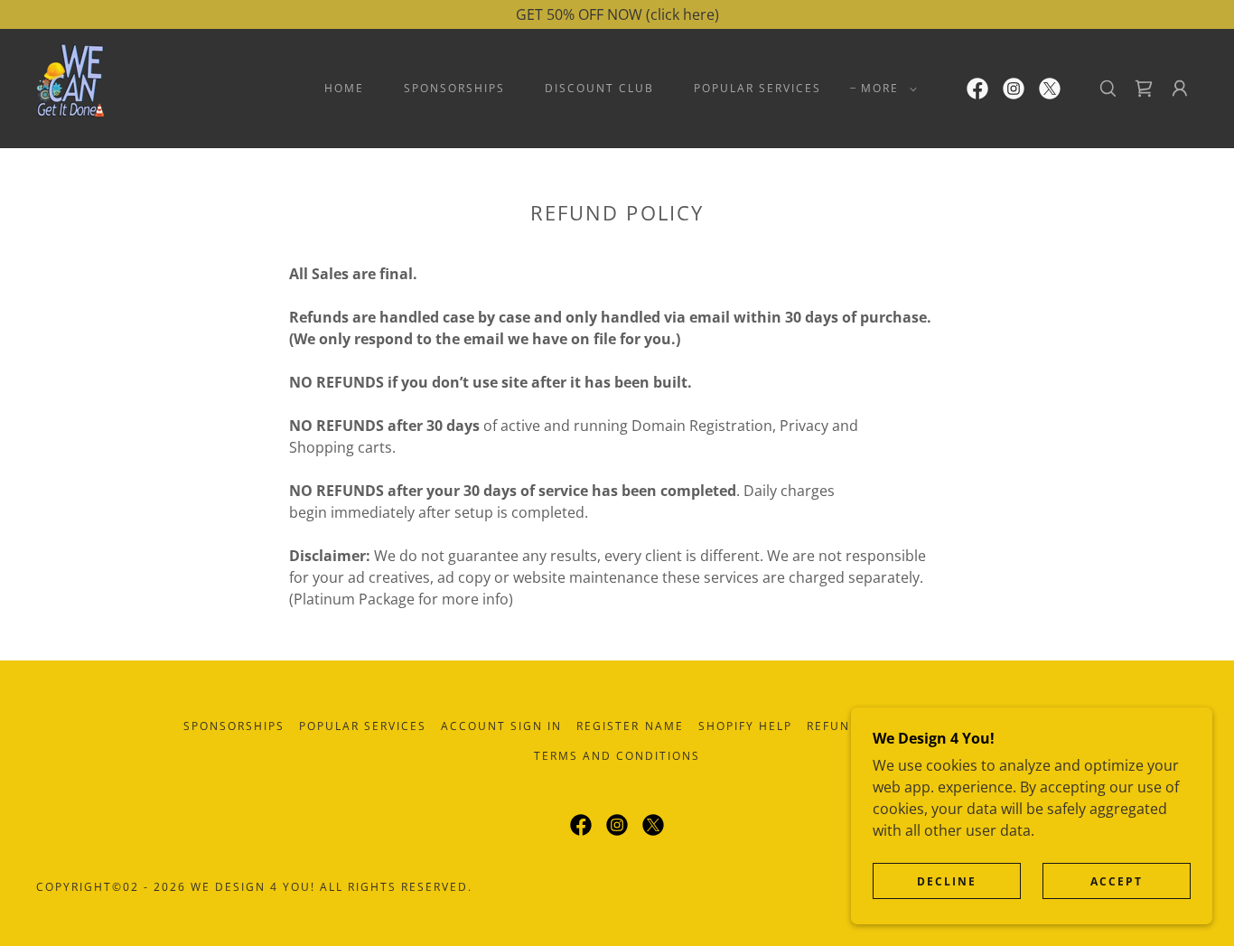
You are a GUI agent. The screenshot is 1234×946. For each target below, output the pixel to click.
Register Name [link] (629, 726)
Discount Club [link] (599, 88)
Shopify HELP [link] (745, 726)
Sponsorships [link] (454, 88)
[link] (70, 87)
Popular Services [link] (757, 88)
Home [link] (344, 88)
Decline (947, 881)
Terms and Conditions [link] (617, 755)
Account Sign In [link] (501, 726)
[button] (885, 88)
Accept (1116, 881)
